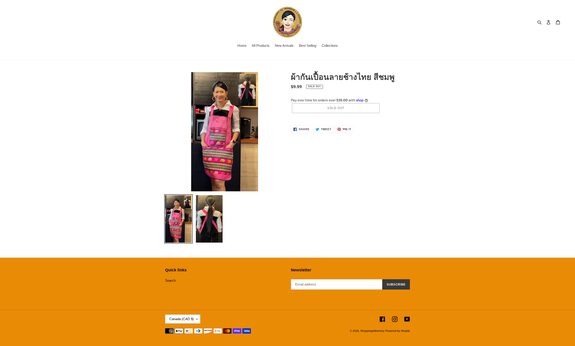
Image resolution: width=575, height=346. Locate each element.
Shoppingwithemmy (372, 331)
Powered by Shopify (397, 331)
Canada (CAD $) (181, 319)
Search (170, 280)
